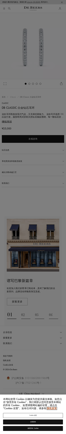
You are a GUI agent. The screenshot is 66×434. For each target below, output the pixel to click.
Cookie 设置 (33, 415)
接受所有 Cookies (33, 428)
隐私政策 (52, 408)
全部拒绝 (33, 422)
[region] (33, 414)
